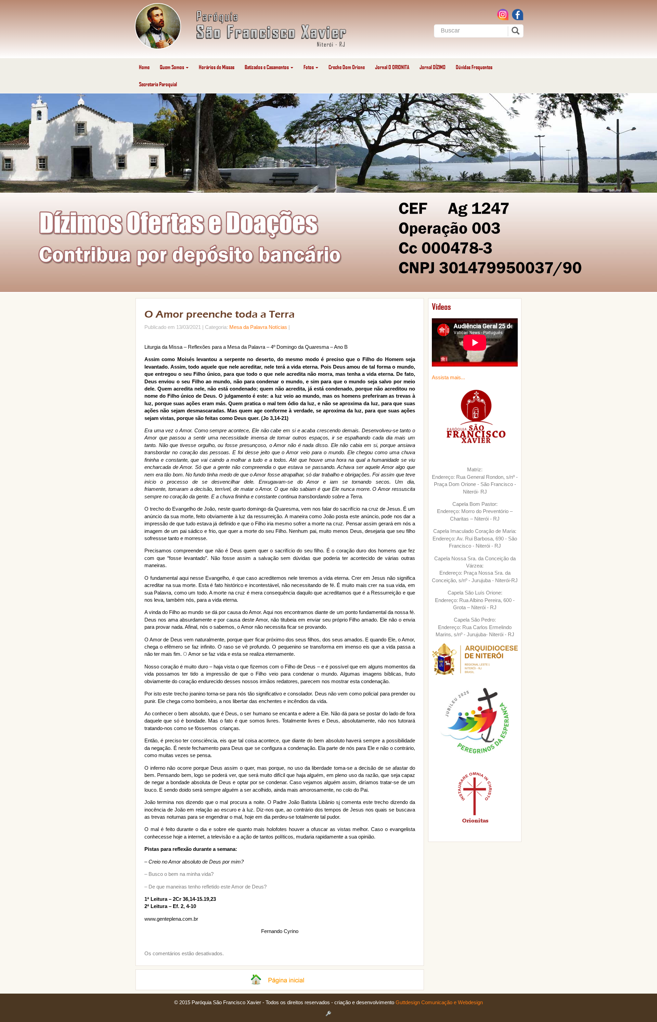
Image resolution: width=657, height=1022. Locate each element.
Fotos (309, 67)
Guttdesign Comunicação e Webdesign (439, 1002)
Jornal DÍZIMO (433, 67)
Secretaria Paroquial (158, 84)
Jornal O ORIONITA (392, 67)
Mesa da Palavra (248, 327)
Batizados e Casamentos (267, 67)
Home (144, 67)
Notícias (278, 327)
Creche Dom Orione (346, 67)
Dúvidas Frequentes (474, 67)
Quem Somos (172, 67)
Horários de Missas (216, 67)
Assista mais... (448, 377)
